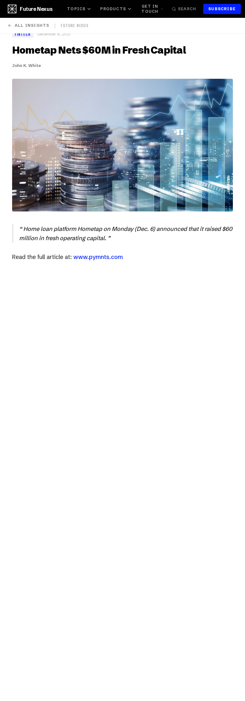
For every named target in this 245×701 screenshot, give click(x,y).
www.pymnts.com (98, 257)
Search (187, 8)
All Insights (32, 25)
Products (113, 8)
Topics (76, 8)
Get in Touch (149, 9)
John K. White (26, 65)
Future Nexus (36, 9)
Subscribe (222, 8)
